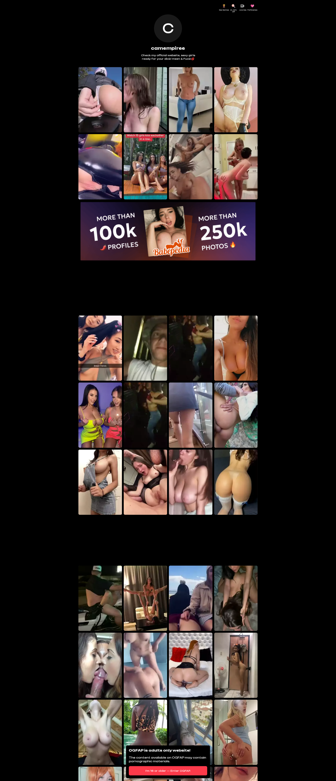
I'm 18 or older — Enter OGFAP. (168, 770)
